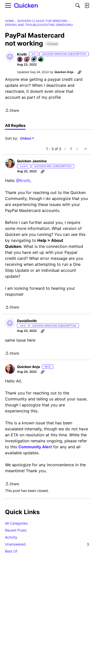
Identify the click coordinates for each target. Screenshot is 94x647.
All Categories (16, 523)
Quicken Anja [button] (63, 72)
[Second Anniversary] (27, 59)
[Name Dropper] (20, 59)
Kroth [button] (22, 54)
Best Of (11, 551)
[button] (10, 57)
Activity (11, 537)
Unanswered (47, 544)
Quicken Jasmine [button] (32, 161)
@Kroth (23, 180)
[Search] (77, 5)
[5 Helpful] (41, 59)
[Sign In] (86, 5)
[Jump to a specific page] (85, 149)
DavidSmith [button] (27, 321)
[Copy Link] (79, 72)
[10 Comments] (34, 59)
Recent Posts (16, 530)
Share (12, 110)
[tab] (15, 125)
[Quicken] (26, 5)
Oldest (26, 138)
